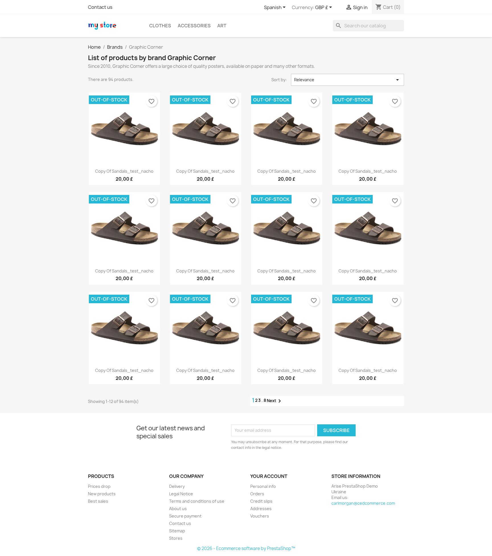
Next (275, 401)
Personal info (263, 486)
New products (102, 493)
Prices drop (99, 486)
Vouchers (259, 516)
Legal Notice (181, 493)
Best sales (98, 501)
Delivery (177, 486)
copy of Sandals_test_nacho (124, 171)
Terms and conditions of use (196, 501)
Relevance (347, 79)
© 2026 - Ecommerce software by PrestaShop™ (246, 548)
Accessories (194, 26)
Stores (176, 538)
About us (178, 508)
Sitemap (177, 530)
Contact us (100, 7)
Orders (257, 493)
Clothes (160, 26)
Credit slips (261, 501)
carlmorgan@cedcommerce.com (363, 503)
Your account (268, 476)
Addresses (261, 508)
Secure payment (185, 516)
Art (221, 26)
